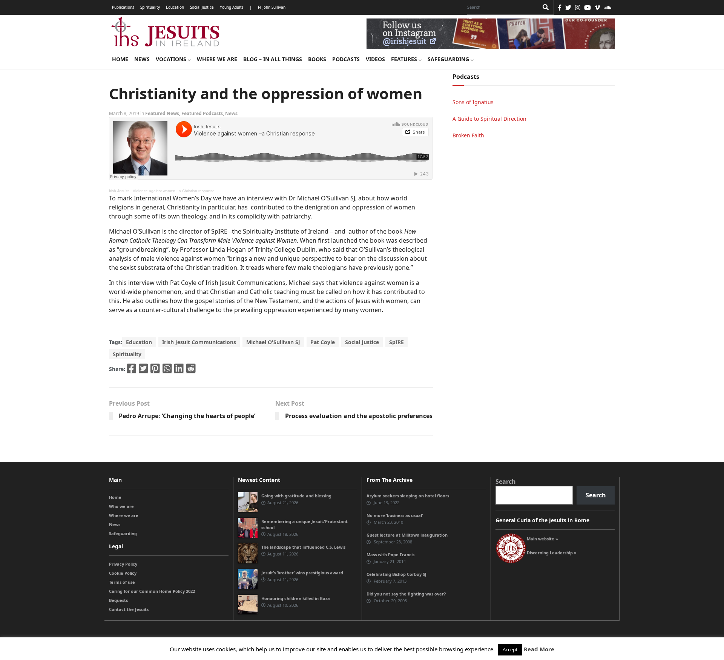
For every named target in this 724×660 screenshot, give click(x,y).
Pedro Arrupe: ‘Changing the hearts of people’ (187, 416)
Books (317, 59)
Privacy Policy (123, 564)
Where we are (217, 59)
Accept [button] (510, 649)
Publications (123, 7)
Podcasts (346, 59)
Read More (539, 649)
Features (405, 59)
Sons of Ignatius (473, 102)
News (142, 59)
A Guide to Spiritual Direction (489, 118)
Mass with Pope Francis (390, 554)
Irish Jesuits (119, 191)
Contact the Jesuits (129, 609)
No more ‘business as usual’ (395, 515)
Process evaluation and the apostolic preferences (359, 416)
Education (175, 7)
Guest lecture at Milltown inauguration (407, 535)
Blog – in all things (272, 59)
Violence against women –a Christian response (174, 191)
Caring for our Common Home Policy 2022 (152, 591)
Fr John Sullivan (271, 7)
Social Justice (202, 7)
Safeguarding (449, 59)
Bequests (118, 600)
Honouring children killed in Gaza (295, 598)
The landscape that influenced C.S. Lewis (303, 547)
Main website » (542, 539)
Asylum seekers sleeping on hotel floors (408, 495)
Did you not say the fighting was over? (406, 594)
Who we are (121, 506)
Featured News (162, 113)
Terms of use (122, 582)
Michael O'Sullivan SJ (273, 342)
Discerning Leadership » (552, 552)
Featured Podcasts (202, 113)
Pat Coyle (322, 342)
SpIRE (396, 342)
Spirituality (150, 7)
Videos (375, 59)
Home (120, 59)
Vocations (172, 59)
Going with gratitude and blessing (296, 495)
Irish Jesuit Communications (199, 342)
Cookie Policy (123, 573)
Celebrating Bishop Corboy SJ (396, 574)
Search (505, 481)
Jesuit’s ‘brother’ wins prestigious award (302, 572)
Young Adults (232, 7)
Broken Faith (468, 135)
